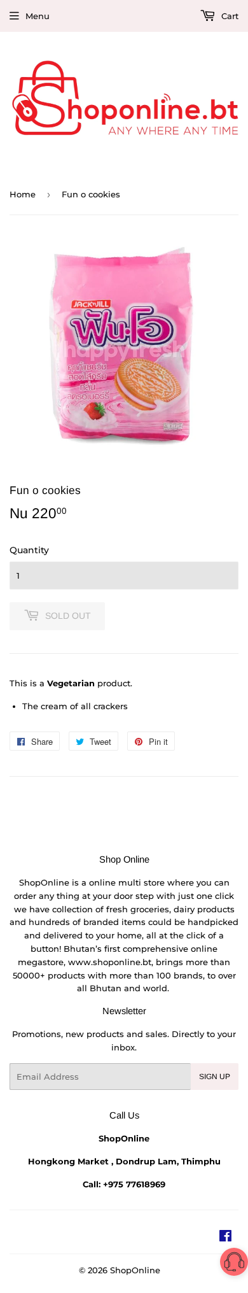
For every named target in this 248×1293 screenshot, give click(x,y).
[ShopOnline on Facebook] (225, 1238)
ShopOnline (135, 1270)
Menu (37, 16)
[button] (234, 1264)
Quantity (29, 550)
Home (23, 194)
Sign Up (214, 1076)
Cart (228, 16)
